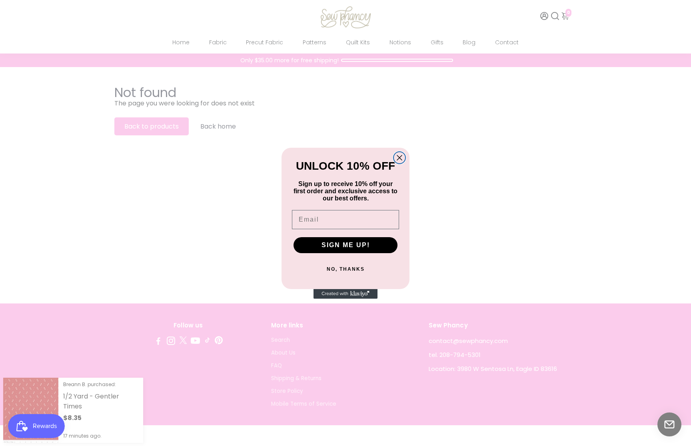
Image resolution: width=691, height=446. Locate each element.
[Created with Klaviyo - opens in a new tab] (345, 294)
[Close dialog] (399, 158)
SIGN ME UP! (346, 245)
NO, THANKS (346, 269)
